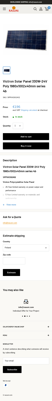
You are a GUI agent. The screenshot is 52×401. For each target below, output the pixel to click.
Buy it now (26, 146)
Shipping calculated (29, 110)
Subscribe (12, 369)
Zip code (7, 255)
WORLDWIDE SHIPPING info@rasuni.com (26, 2)
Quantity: (7, 126)
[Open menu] (4, 9)
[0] (47, 9)
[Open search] (35, 9)
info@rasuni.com (10, 223)
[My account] (40, 9)
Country (6, 241)
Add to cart (26, 136)
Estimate (11, 272)
